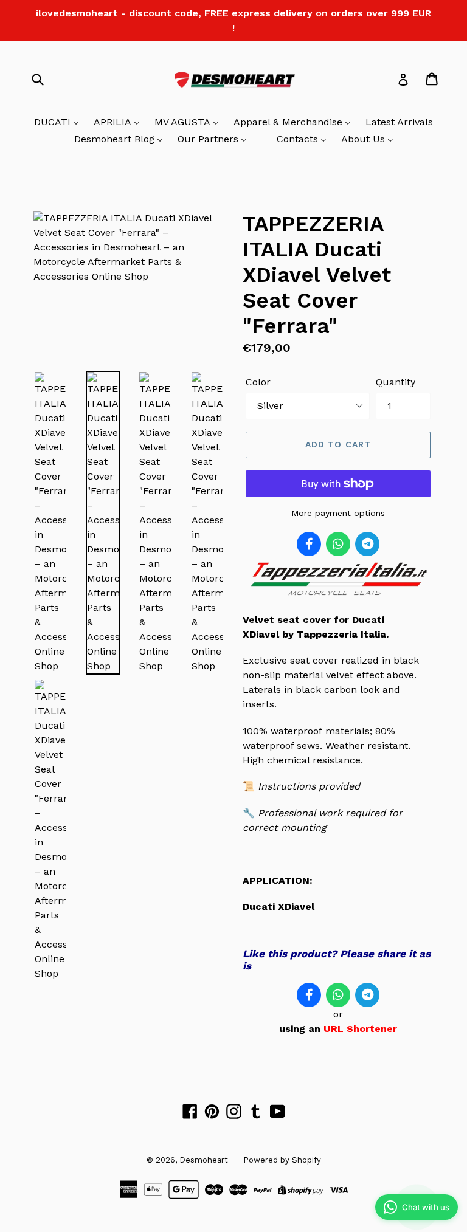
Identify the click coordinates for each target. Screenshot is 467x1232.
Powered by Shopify (282, 1160)
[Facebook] (309, 544)
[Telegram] (367, 544)
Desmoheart (203, 1160)
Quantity (395, 382)
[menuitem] (56, 122)
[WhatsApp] (338, 544)
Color (258, 382)
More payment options (338, 513)
